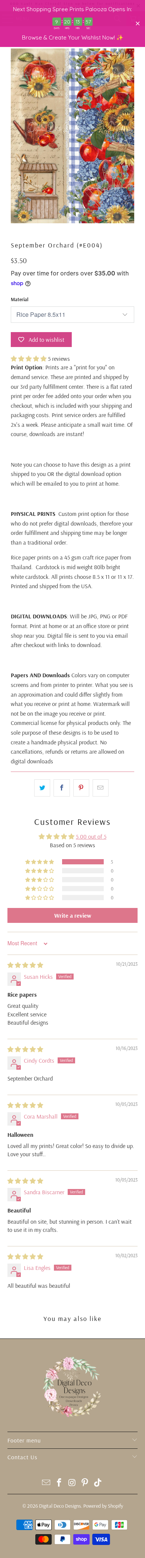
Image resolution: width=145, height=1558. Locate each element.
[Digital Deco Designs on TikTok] (98, 1483)
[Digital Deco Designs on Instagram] (72, 1483)
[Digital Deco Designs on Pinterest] (85, 1483)
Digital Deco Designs (60, 1505)
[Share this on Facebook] (62, 788)
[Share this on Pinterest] (81, 788)
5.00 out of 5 (91, 836)
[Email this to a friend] (101, 788)
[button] (28, 358)
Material (19, 299)
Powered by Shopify (103, 1505)
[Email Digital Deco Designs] (46, 1483)
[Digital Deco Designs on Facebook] (59, 1483)
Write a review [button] (72, 915)
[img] (25, 965)
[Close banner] (137, 23)
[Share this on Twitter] (42, 788)
